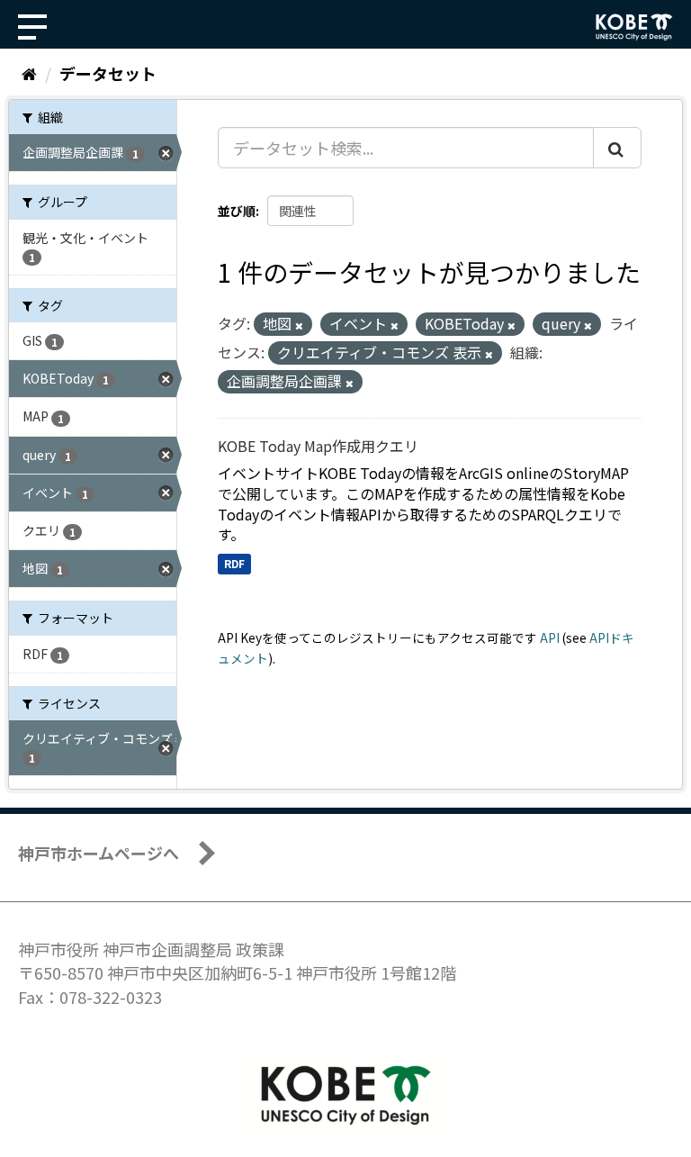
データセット (108, 73)
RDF (234, 563)
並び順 (237, 211)
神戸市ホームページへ (98, 852)
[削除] (299, 325)
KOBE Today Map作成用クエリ (318, 445)
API (550, 637)
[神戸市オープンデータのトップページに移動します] (634, 27)
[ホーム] (29, 73)
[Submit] (617, 147)
